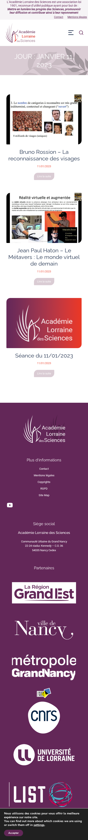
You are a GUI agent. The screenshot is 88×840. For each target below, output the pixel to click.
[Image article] (44, 119)
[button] (70, 32)
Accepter (13, 833)
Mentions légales (77, 17)
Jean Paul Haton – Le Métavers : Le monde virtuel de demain (44, 257)
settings (39, 825)
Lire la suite (44, 176)
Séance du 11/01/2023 (44, 355)
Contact (58, 17)
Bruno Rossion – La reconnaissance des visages (44, 155)
